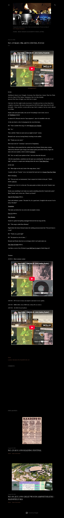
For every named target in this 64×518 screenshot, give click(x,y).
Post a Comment (16, 453)
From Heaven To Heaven (19, 28)
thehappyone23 (32, 88)
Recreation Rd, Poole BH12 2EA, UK (21, 359)
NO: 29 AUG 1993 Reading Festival (25, 450)
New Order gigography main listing (31, 32)
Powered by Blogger (33, 512)
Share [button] (9, 357)
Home (15, 32)
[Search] (55, 4)
